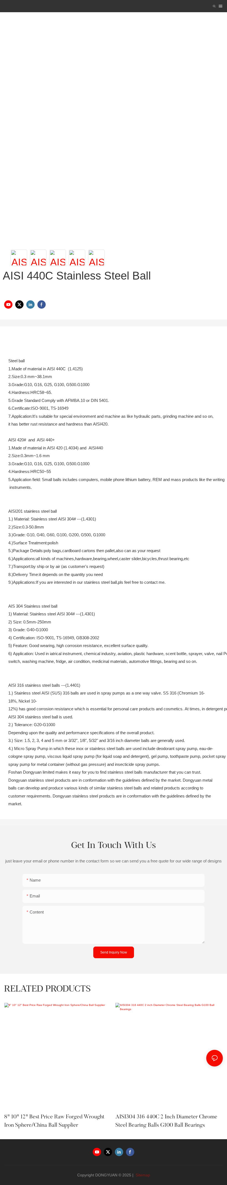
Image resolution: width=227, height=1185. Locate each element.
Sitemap (142, 1175)
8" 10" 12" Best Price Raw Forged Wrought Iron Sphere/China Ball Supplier (54, 1121)
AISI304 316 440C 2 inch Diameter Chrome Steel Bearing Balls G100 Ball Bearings (166, 1121)
